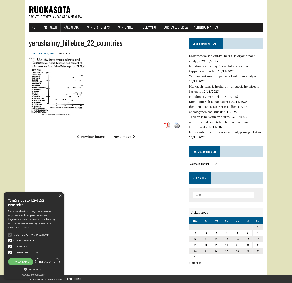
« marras (195, 262)
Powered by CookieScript (34, 275)
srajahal (50, 53)
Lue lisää (26, 227)
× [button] (60, 195)
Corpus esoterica (176, 27)
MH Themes (75, 279)
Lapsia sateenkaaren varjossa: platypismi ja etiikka (225, 132)
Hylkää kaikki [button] (47, 261)
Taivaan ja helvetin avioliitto (209, 117)
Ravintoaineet (125, 27)
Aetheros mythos (206, 27)
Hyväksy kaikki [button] (21, 261)
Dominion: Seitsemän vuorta (209, 101)
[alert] (34, 235)
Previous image (93, 136)
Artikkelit (50, 27)
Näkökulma (71, 27)
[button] (10, 235)
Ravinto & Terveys (97, 27)
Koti (35, 27)
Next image (122, 136)
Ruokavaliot (149, 27)
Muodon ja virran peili (204, 96)
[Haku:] (223, 194)
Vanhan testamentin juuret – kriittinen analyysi (223, 76)
